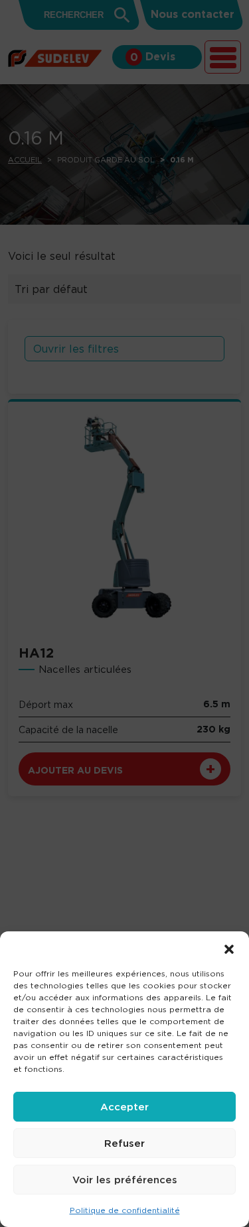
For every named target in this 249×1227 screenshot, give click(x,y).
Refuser (124, 1143)
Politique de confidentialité (125, 1210)
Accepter (124, 1106)
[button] (229, 948)
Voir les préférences (124, 1179)
